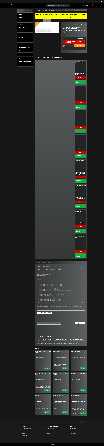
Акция (20, 14)
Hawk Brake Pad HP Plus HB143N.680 (79, 98)
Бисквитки (48, 431)
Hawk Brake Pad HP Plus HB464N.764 (79, 74)
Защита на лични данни (50, 430)
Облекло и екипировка (23, 44)
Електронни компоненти (24, 40)
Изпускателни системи (24, 50)
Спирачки (21, 30)
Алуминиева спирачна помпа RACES (79, 148)
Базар (20, 64)
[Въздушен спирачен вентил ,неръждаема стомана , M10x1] (80, 215)
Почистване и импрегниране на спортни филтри (41, 359)
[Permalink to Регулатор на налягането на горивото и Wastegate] (61, 374)
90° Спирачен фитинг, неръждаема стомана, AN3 (80, 198)
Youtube (98, 2)
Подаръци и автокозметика (25, 61)
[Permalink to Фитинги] (43, 395)
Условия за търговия (50, 428)
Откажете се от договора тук (75, 438)
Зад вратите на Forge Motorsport (60, 402)
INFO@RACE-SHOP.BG (38, 5)
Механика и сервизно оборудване (23, 54)
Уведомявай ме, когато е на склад (80, 46)
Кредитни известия (73, 430)
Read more (46, 368)
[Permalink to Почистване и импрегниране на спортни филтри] (43, 352)
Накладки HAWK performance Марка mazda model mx (52, 343)
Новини (20, 17)
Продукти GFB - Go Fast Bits (78, 402)
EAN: (80, 51)
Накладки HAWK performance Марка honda (60, 340)
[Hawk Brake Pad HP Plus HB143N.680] (80, 91)
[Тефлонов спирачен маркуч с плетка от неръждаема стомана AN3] (80, 166)
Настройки (48, 433)
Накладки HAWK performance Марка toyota (70, 343)
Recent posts (40, 348)
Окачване (21, 24)
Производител (77, 24)
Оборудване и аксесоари (24, 47)
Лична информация (73, 433)
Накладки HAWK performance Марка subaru (44, 340)
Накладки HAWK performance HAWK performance (45, 339)
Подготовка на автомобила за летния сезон (42, 381)
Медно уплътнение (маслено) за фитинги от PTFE (79, 123)
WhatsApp (41, 5)
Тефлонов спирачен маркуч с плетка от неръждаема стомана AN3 (80, 173)
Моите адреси (72, 431)
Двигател (21, 20)
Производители (28, 10)
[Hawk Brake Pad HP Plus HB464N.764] (80, 66)
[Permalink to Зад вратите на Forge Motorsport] (61, 395)
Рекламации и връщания (74, 437)
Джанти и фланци (22, 27)
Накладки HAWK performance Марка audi (77, 339)
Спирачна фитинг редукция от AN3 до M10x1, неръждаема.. (80, 248)
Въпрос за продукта (69, 45)
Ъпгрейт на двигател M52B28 (60, 358)
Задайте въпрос (80, 323)
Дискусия (49, 262)
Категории (21, 10)
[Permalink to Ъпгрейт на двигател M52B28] (61, 351)
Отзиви (43, 262)
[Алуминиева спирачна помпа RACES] (80, 141)
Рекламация (24, 435)
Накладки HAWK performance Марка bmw (62, 339)
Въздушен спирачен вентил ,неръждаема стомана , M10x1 (80, 223)
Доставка (24, 430)
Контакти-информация (26, 428)
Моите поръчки (73, 428)
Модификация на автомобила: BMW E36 (78, 380)
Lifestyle (21, 58)
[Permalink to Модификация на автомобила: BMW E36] (79, 373)
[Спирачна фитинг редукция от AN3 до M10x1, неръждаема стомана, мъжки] (80, 240)
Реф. (64, 51)
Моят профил (73, 426)
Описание (38, 262)
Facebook (94, 2)
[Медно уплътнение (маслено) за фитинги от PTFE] (80, 116)
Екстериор (21, 37)
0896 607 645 (35, 5)
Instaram (96, 2)
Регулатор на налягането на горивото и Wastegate (61, 381)
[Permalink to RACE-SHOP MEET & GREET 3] (79, 351)
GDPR (71, 435)
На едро (23, 433)
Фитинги (38, 401)
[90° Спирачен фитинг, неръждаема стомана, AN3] (80, 190)
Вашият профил (84, 5)
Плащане (24, 431)
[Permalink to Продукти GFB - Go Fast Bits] (79, 395)
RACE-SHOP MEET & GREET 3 (78, 358)
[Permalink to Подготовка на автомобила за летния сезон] (43, 374)
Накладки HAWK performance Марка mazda (76, 340)
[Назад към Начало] (36, 10)
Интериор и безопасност (24, 34)
